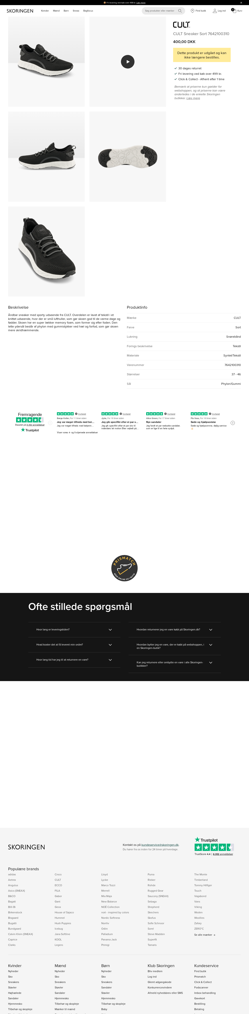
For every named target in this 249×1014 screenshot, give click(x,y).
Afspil (127, 61)
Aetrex (12, 879)
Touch (197, 890)
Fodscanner (201, 987)
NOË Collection (110, 907)
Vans (197, 901)
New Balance (109, 901)
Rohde (151, 885)
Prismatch (200, 976)
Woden (198, 912)
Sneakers (13, 982)
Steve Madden (156, 934)
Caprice (12, 939)
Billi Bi (12, 907)
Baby (104, 1009)
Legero (59, 945)
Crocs (58, 874)
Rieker (151, 879)
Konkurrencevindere (160, 987)
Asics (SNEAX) (16, 890)
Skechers (153, 912)
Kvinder (45, 10)
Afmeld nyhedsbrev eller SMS (165, 993)
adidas (12, 874)
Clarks (11, 945)
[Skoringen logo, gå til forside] (20, 11)
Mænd (56, 10)
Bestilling (199, 1003)
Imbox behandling (205, 993)
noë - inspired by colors (115, 912)
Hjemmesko (15, 1003)
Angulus (13, 885)
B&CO (11, 896)
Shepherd (153, 907)
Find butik (200, 971)
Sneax (76, 10)
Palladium (107, 934)
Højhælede (14, 993)
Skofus (152, 917)
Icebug (59, 928)
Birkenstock (15, 912)
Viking (198, 907)
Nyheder (13, 971)
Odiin (104, 928)
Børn (66, 10)
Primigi (105, 945)
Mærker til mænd (65, 1009)
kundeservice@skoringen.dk (160, 845)
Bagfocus (88, 10)
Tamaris (152, 945)
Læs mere (141, 2)
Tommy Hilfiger (203, 885)
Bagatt (12, 901)
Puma (151, 874)
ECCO (58, 885)
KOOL (58, 939)
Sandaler (13, 998)
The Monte (200, 874)
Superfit (152, 939)
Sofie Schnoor (156, 923)
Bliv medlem (155, 971)
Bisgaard (13, 917)
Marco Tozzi (108, 885)
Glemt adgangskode (159, 982)
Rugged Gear (155, 890)
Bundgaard (14, 928)
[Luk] (241, 2)
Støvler (12, 987)
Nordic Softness (110, 917)
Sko (10, 976)
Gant (57, 901)
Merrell (105, 890)
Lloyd (104, 874)
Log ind (152, 976)
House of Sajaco (64, 912)
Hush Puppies (63, 923)
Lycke (104, 879)
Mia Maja (106, 896)
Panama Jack (109, 939)
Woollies (199, 917)
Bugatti (12, 923)
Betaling (199, 1009)
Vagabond (200, 896)
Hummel (60, 917)
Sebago (152, 901)
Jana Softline (62, 934)
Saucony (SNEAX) (158, 896)
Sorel (151, 928)
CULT (58, 879)
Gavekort (199, 998)
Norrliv (105, 923)
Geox (58, 907)
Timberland (201, 879)
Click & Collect (203, 982)
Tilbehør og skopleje (20, 1009)
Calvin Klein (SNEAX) (20, 934)
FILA (57, 890)
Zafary (198, 923)
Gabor (58, 896)
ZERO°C (199, 928)
